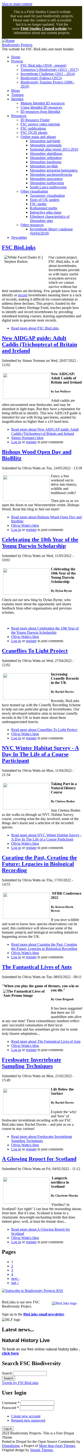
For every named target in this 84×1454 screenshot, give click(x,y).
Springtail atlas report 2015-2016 (54, 149)
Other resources (32, 225)
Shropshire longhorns (45, 162)
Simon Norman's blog (27, 438)
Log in (16, 442)
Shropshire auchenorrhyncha (51, 175)
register (31, 442)
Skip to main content (17, 4)
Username (11, 1403)
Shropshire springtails (46, 145)
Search (7, 1373)
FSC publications (33, 128)
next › (15, 1279)
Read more (35, 328)
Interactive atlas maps (45, 212)
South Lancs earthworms (48, 187)
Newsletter (19, 237)
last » (15, 1283)
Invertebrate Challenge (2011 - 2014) (48, 74)
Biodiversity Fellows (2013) (41, 78)
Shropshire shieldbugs (46, 154)
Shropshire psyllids (44, 166)
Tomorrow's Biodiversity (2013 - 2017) (49, 70)
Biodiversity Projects (17, 45)
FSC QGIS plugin (34, 133)
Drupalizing (10, 1446)
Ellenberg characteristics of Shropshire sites (50, 219)
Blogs (15, 91)
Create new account (25, 1416)
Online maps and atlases (38, 137)
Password (10, 1408)
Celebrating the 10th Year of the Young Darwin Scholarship (40, 543)
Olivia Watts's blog (25, 525)
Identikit (17, 99)
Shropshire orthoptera (46, 158)
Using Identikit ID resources (41, 107)
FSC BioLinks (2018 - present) (43, 65)
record (22, 295)
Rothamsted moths (43, 208)
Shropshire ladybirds (45, 141)
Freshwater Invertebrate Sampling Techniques (31, 1063)
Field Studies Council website (44, 29)
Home (15, 57)
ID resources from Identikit (40, 112)
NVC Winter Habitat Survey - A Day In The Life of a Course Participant (40, 754)
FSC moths (38, 204)
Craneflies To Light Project (35, 651)
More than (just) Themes (57, 1446)
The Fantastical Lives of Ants (37, 967)
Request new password (28, 1420)
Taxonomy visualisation (47, 195)
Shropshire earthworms (47, 183)
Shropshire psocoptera (46, 179)
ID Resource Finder (35, 120)
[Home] (8, 41)
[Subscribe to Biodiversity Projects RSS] (32, 1291)
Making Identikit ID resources (43, 103)
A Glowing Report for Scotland (39, 1159)
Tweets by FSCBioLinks (20, 1383)
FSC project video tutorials (40, 124)
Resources (18, 116)
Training (17, 95)
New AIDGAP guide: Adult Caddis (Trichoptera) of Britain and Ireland (39, 344)
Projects (17, 61)
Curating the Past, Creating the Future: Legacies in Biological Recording (39, 864)
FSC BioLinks (18, 247)
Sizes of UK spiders (44, 200)
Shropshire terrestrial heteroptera (53, 170)
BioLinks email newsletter (43, 1314)
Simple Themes (41, 1450)
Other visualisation (34, 191)
